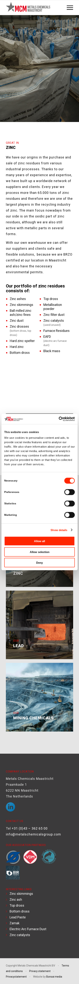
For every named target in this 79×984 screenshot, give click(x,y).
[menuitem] (68, 7)
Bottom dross (20, 911)
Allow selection (39, 551)
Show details (59, 529)
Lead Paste (18, 917)
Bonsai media (54, 976)
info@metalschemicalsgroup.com (33, 834)
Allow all (39, 541)
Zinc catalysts (20, 935)
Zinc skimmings (21, 894)
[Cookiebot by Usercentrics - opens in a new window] (59, 419)
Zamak (14, 923)
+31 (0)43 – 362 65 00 (30, 828)
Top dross (17, 905)
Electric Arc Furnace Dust (28, 929)
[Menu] (68, 7)
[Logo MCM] (33, 7)
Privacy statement (40, 971)
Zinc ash (16, 899)
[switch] (69, 492)
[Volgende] (64, 387)
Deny (39, 562)
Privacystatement (16, 976)
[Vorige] (14, 387)
